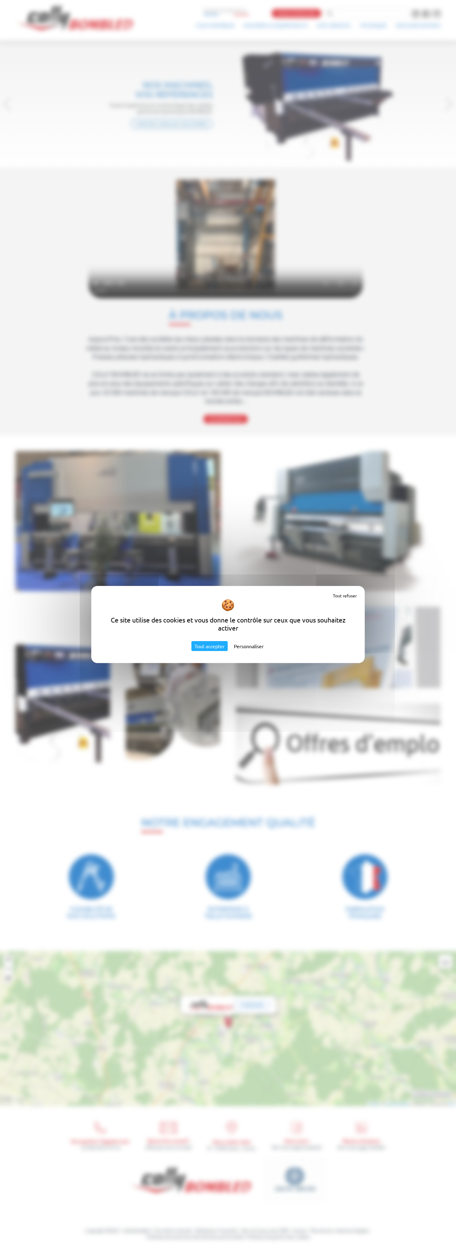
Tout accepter (209, 646)
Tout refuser (345, 595)
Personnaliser (249, 646)
